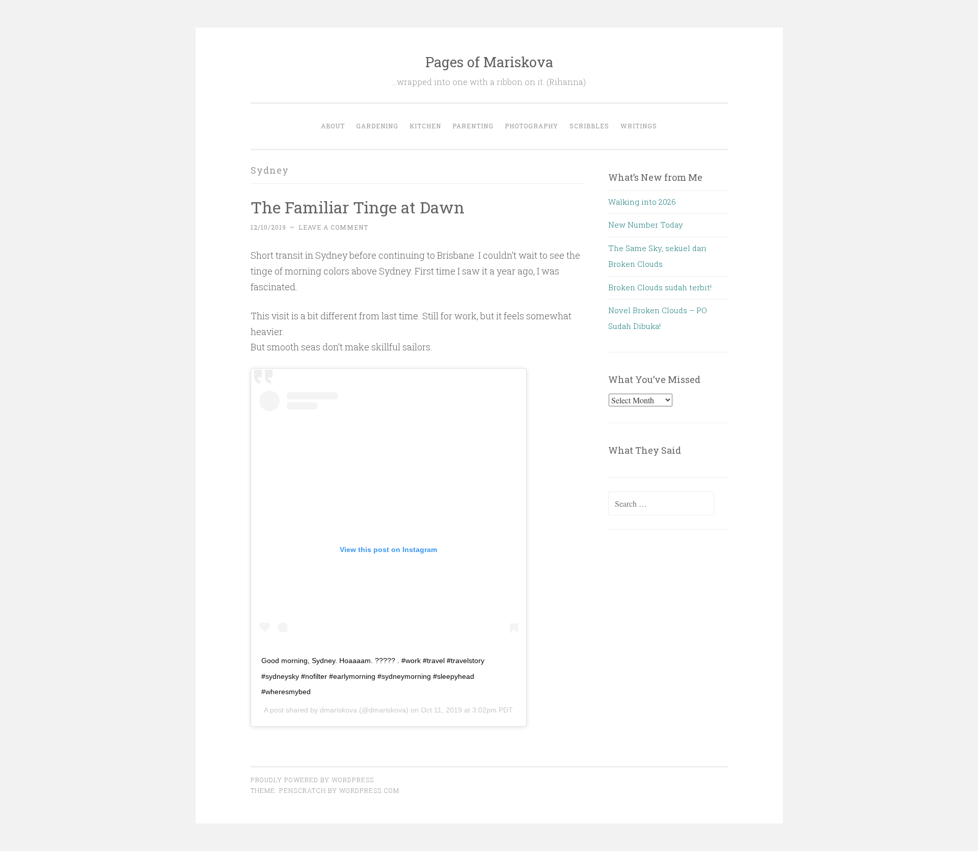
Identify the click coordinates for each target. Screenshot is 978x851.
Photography (531, 126)
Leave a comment (333, 227)
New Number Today (645, 224)
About (333, 126)
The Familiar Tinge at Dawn (358, 207)
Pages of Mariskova (489, 62)
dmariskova (338, 710)
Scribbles (589, 126)
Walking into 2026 (642, 202)
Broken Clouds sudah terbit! (660, 287)
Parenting (473, 126)
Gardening (377, 126)
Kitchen (425, 126)
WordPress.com (369, 790)
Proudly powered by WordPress (312, 780)
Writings (638, 126)
